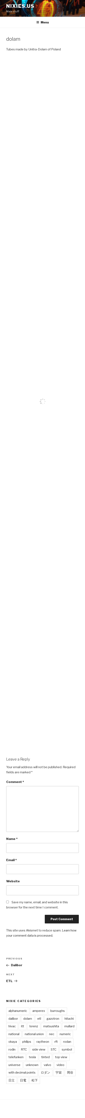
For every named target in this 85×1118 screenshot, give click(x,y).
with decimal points (21, 1072)
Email (11, 860)
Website (13, 881)
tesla (32, 1057)
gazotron (52, 1019)
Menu (45, 22)
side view (38, 1049)
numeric (65, 1034)
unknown (32, 1065)
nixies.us (20, 6)
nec (51, 1034)
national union (34, 1034)
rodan (67, 1042)
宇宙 (58, 1072)
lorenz (34, 1026)
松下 (35, 1080)
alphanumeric (17, 1011)
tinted (45, 1057)
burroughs (57, 1011)
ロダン (45, 1072)
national (13, 1034)
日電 (23, 1080)
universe (14, 1065)
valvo (47, 1065)
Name (12, 839)
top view (61, 1057)
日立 (11, 1080)
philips (26, 1042)
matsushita (51, 1026)
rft (56, 1042)
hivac (12, 1026)
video (60, 1065)
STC (53, 1049)
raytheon (43, 1042)
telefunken (16, 1057)
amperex (38, 1011)
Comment (15, 782)
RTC (24, 1049)
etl (39, 1019)
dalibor (13, 1019)
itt (22, 1026)
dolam (27, 1019)
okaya (12, 1042)
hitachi (69, 1019)
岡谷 (70, 1072)
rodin (11, 1049)
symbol (67, 1049)
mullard (69, 1026)
